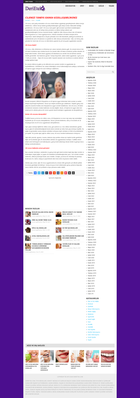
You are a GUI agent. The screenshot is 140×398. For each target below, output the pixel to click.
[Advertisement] (55, 192)
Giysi (89, 322)
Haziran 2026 (92, 85)
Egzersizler (91, 316)
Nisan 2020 (91, 250)
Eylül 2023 (91, 147)
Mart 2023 (91, 160)
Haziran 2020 (92, 245)
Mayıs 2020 (91, 247)
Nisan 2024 (91, 137)
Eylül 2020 (91, 237)
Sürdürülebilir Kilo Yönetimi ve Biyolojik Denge (101, 50)
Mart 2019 (91, 283)
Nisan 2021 (91, 219)
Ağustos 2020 (92, 239)
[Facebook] (35, 172)
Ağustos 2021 (92, 209)
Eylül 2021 (91, 206)
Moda (91, 6)
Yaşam (111, 6)
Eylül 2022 (91, 175)
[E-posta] (69, 172)
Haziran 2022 (92, 183)
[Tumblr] (46, 172)
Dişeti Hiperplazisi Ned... (72, 1)
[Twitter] (39, 172)
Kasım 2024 (91, 126)
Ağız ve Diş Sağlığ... (41, 1)
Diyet (82, 6)
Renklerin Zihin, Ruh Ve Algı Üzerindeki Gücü (101, 66)
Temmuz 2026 (92, 83)
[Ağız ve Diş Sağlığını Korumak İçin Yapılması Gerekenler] (47, 356)
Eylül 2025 (91, 108)
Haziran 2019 (92, 275)
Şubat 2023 (91, 162)
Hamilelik (90, 327)
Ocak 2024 (91, 142)
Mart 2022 (91, 191)
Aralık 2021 (91, 198)
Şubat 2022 (91, 193)
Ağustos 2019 (92, 270)
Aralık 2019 (91, 260)
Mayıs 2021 (91, 216)
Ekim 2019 (91, 265)
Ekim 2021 (91, 203)
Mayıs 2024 (91, 134)
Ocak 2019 (91, 288)
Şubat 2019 (91, 286)
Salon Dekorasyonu (93, 334)
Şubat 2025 (91, 124)
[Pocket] (65, 172)
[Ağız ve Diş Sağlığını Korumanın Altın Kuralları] (32, 356)
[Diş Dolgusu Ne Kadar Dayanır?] (107, 356)
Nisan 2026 (91, 90)
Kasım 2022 (91, 170)
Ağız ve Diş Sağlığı (93, 301)
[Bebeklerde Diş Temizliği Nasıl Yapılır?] (77, 356)
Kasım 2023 (91, 144)
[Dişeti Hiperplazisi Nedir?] (62, 356)
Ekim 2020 (91, 234)
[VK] (58, 172)
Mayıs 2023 (91, 155)
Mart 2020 (91, 252)
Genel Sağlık (91, 319)
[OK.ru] (61, 172)
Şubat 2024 (91, 139)
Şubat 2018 (91, 291)
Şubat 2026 (91, 96)
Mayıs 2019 (91, 278)
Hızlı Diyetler (91, 329)
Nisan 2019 (91, 281)
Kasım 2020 (91, 232)
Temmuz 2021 (92, 211)
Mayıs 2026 (91, 88)
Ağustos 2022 (92, 178)
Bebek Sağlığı (92, 311)
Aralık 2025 (91, 101)
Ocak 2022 (91, 196)
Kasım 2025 (91, 103)
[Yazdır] (73, 172)
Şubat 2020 (91, 255)
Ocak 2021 (91, 227)
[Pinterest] (50, 172)
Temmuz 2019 (92, 273)
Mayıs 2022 (91, 185)
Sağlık (101, 6)
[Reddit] (54, 172)
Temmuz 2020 (92, 242)
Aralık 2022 (91, 167)
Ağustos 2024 (92, 132)
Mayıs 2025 (91, 119)
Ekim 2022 (91, 173)
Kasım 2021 (91, 201)
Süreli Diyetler (92, 337)
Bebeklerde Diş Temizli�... (90, 1)
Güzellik (38, 20)
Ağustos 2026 (92, 80)
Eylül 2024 (91, 129)
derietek (27, 20)
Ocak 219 (90, 293)
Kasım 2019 (91, 263)
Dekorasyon (70, 6)
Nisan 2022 (91, 188)
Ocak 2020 (91, 257)
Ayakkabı (90, 306)
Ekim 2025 (91, 106)
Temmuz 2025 (92, 114)
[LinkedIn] (42, 172)
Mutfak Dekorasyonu (94, 332)
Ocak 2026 (91, 98)
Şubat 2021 (91, 224)
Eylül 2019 (91, 268)
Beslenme (90, 314)
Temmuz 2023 (92, 149)
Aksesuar (90, 304)
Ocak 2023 (91, 165)
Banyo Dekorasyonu (94, 309)
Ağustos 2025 (92, 111)
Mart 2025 (91, 121)
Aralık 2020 (91, 229)
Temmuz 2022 (92, 180)
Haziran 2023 (92, 152)
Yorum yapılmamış (37, 216)
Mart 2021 (91, 221)
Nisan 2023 (91, 157)
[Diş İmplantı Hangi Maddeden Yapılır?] (92, 356)
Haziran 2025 (92, 116)
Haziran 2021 (92, 214)
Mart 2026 (91, 93)
